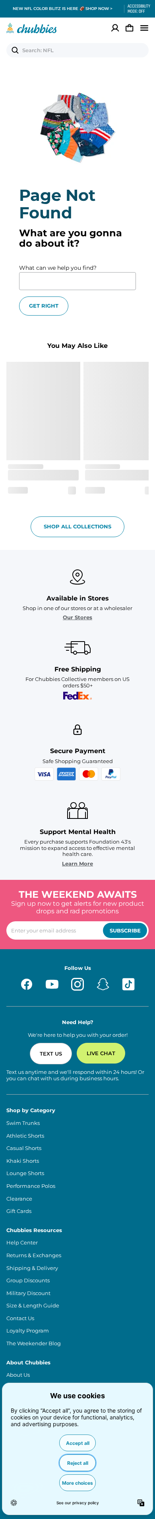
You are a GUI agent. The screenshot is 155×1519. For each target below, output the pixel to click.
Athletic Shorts (25, 1136)
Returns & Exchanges (33, 1255)
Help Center (22, 1243)
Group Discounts (28, 1280)
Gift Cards (18, 1211)
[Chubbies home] (31, 27)
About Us (18, 1375)
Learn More (77, 864)
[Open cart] (130, 28)
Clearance (19, 1199)
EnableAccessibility (136, 9)
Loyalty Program (27, 1331)
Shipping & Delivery (32, 1268)
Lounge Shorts (25, 1173)
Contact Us (20, 1318)
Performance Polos (30, 1186)
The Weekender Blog (33, 1343)
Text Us (51, 1053)
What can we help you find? (58, 268)
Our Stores (77, 617)
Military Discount (28, 1293)
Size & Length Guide (32, 1306)
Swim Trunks (23, 1123)
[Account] (115, 28)
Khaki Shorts (22, 1161)
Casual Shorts (23, 1148)
